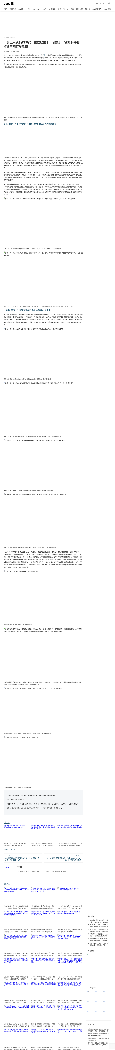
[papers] (103, 3)
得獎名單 (12, 9)
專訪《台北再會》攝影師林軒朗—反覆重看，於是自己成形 (98, 1035)
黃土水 (6, 850)
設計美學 (70, 9)
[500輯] (9, 3)
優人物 (87, 9)
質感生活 (61, 9)
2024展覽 (12, 850)
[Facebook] (97, 3)
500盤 (20, 9)
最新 (5, 9)
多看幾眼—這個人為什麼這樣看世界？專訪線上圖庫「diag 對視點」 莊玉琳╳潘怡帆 (98, 1044)
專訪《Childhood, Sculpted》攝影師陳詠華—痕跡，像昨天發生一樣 (98, 1030)
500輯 (8, 37)
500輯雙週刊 (97, 9)
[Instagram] (100, 3)
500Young (36, 9)
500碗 (44, 9)
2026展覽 (107, 9)
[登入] (106, 3)
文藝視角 (52, 9)
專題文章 (79, 9)
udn (5, 37)
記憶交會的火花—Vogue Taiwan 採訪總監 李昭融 (98, 1039)
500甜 (27, 9)
